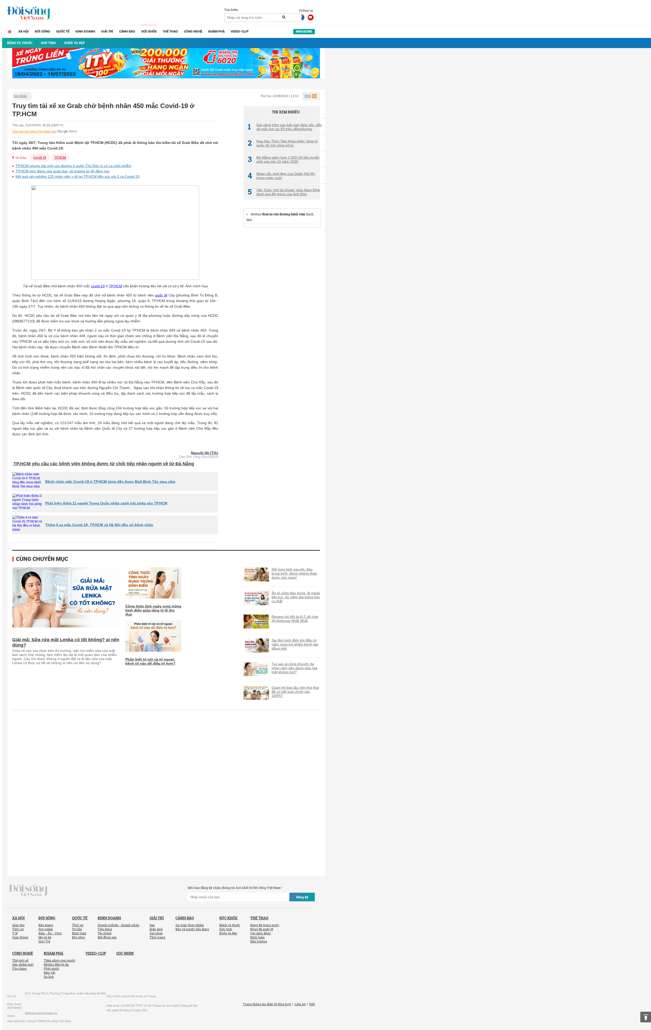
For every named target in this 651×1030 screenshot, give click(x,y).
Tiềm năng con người (59, 960)
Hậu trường (258, 941)
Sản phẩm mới (23, 964)
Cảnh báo (127, 31)
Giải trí (107, 31)
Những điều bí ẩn (56, 964)
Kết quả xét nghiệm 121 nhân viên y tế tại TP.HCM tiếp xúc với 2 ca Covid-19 (77, 176)
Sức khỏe (149, 31)
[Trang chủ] (9, 31)
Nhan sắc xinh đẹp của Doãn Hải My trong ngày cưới (281, 176)
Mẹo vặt (49, 973)
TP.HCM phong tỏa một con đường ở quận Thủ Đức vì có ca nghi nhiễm (73, 166)
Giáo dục (18, 925)
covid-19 (98, 286)
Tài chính (105, 933)
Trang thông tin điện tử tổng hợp (267, 1004)
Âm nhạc (156, 933)
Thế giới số (20, 960)
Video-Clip (239, 31)
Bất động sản (107, 937)
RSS (308, 96)
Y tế (15, 933)
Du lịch (49, 977)
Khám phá (216, 31)
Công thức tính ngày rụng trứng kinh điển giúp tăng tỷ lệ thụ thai (153, 610)
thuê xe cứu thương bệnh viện (283, 214)
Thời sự (18, 929)
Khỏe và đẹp (228, 933)
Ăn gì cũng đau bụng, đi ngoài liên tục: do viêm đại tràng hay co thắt (296, 597)
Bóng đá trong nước (264, 925)
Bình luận (79, 933)
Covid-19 (39, 157)
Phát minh (51, 968)
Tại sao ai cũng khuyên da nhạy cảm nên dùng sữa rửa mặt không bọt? (294, 668)
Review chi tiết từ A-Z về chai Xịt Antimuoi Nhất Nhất (295, 619)
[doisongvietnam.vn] (28, 890)
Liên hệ (300, 1004)
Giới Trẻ (44, 941)
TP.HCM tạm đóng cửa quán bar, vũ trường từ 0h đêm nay (63, 171)
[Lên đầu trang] (645, 1017)
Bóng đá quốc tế (261, 929)
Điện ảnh (156, 929)
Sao (152, 925)
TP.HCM (60, 157)
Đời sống (42, 31)
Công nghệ (193, 31)
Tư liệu (77, 929)
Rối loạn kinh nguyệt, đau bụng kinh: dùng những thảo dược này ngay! (294, 573)
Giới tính (225, 929)
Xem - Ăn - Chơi (50, 933)
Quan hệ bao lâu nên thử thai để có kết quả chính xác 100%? (295, 691)
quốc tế (161, 295)
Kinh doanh (85, 31)
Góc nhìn (125, 953)
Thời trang (157, 937)
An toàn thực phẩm (189, 925)
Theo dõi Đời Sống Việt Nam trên (34, 131)
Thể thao (170, 31)
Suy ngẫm (45, 929)
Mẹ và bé (44, 937)
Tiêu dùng (105, 929)
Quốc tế (62, 31)
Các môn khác (260, 933)
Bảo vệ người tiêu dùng (192, 929)
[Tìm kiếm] (284, 17)
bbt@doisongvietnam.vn (41, 1013)
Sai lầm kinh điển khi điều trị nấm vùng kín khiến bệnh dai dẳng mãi (295, 644)
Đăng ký (302, 897)
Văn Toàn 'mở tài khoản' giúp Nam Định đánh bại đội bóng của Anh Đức (284, 192)
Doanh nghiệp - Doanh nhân (118, 925)
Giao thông (20, 937)
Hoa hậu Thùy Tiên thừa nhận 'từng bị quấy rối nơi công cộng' (283, 143)
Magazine (304, 31)
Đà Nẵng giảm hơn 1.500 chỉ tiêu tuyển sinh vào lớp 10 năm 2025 (283, 159)
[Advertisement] (282, 308)
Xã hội (23, 31)
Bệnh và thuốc (229, 925)
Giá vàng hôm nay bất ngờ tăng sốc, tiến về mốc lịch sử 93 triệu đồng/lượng (285, 127)
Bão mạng (45, 925)
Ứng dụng (19, 968)
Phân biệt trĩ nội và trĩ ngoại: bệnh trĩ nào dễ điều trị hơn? (150, 661)
